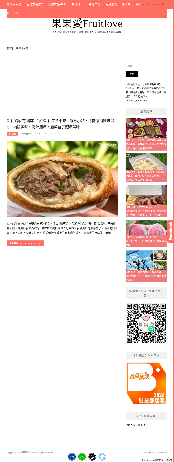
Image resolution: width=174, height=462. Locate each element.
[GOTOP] (102, 457)
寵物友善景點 (58, 4)
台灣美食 (94, 4)
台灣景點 (111, 4)
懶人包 (126, 4)
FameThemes (161, 452)
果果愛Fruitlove (87, 23)
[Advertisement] (62, 90)
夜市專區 (13, 13)
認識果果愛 (14, 4)
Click (170, 231)
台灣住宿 (77, 4)
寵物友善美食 (35, 4)
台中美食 (12, 134)
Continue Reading (30, 243)
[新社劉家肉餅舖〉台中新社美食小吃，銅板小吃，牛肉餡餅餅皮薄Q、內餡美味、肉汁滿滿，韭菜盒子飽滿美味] (62, 178)
